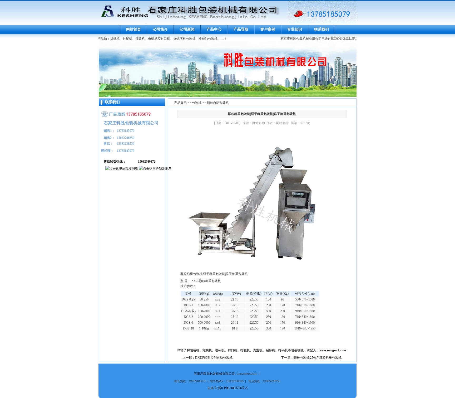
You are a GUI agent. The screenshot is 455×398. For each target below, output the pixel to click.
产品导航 (241, 29)
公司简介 (160, 29)
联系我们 (321, 29)
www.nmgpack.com (332, 350)
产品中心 (214, 29)
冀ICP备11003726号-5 (233, 388)
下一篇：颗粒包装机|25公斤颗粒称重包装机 (311, 358)
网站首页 (133, 29)
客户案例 (267, 29)
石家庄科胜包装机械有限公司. (215, 374)
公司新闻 (187, 29)
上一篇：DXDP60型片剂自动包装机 (207, 358)
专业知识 (294, 29)
